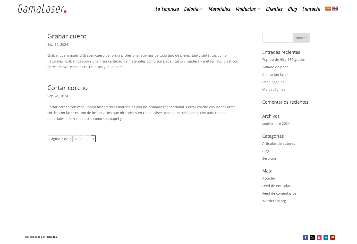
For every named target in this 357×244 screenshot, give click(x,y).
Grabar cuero (67, 36)
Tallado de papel (275, 67)
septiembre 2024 (276, 123)
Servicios (269, 158)
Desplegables (273, 82)
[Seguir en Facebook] (305, 237)
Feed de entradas (276, 185)
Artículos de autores (278, 143)
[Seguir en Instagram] (319, 237)
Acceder (268, 178)
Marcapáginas (273, 89)
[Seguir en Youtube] (332, 237)
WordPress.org (274, 201)
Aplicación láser (275, 74)
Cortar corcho (67, 87)
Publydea (51, 236)
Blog (265, 151)
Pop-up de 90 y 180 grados (284, 59)
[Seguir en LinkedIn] (325, 237)
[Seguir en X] (312, 237)
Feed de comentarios (279, 193)
